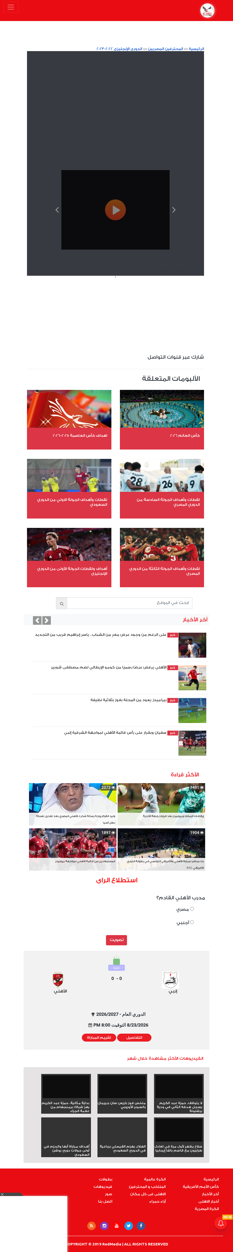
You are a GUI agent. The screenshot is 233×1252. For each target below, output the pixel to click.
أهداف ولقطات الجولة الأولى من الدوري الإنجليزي (72, 571)
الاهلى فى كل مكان (148, 1194)
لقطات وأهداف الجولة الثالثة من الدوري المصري (164, 571)
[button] (37, 620)
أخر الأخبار (210, 1194)
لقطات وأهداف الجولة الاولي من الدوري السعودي (72, 502)
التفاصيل (134, 1038)
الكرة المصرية (207, 1209)
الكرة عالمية (155, 1179)
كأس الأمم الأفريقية (201, 1187)
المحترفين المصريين (165, 49)
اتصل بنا (105, 1201)
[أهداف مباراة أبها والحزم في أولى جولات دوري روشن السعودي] (66, 1140)
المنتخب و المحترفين (147, 1187)
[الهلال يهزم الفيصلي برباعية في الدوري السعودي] (122, 1140)
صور (108, 1194)
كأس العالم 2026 (185, 435)
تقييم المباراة (99, 1038)
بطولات (105, 1179)
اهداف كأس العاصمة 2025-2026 (80, 435)
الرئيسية (196, 49)
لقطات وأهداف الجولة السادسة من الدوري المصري (168, 502)
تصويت (117, 940)
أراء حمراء (157, 1201)
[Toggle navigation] (10, 7)
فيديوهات (102, 1187)
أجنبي (183, 922)
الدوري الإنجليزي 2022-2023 (119, 49)
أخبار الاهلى (208, 1201)
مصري (183, 909)
